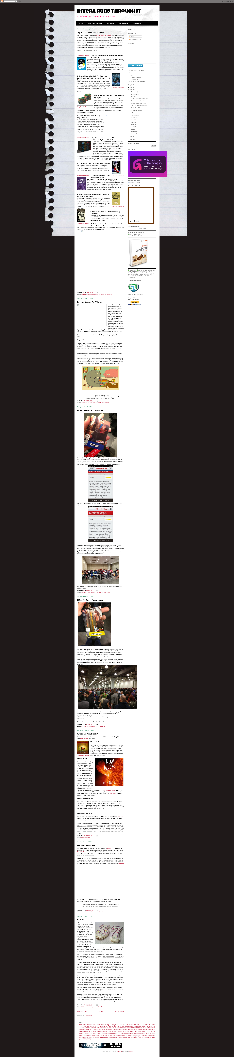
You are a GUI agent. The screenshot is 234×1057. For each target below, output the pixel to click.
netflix (114, 1035)
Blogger (131, 1051)
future (147, 1031)
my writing (84, 912)
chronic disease (83, 1031)
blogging (104, 1029)
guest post (92, 1033)
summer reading (104, 1037)
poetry (129, 1035)
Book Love (132, 73)
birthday (85, 1007)
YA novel (92, 1029)
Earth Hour (122, 1024)
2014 (131, 87)
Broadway (93, 1024)
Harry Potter (136, 1024)
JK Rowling (144, 1024)
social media (147, 1035)
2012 (131, 137)
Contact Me (110, 23)
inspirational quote (106, 1033)
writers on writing (85, 837)
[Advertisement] (137, 316)
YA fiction (101, 912)
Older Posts (119, 1011)
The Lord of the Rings (112, 1027)
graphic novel (82, 1033)
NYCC (80, 1026)
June (132, 122)
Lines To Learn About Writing (90, 410)
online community (120, 1035)
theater (122, 1037)
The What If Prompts (134, 79)
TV (151, 1026)
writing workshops (105, 592)
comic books (92, 1031)
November (134, 94)
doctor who (111, 1031)
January (133, 134)
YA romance (108, 912)
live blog (83, 726)
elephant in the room (86, 402)
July (132, 120)
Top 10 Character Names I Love (90, 33)
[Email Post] (97, 292)
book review (123, 1029)
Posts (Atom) (88, 1015)
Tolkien (120, 1027)
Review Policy (124, 23)
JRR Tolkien (152, 1024)
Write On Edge (147, 1027)
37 (82, 1007)
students (90, 1037)
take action (111, 1037)
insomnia (99, 1033)
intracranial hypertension (116, 1033)
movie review (91, 1035)
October (133, 96)
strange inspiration (83, 1037)
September (134, 115)
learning (125, 1033)
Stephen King (132, 1026)
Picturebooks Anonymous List (137, 81)
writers (140, 1037)
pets (126, 1035)
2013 (131, 90)
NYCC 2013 (96, 592)
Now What (90, 912)
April (132, 127)
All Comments (134, 39)
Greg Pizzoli (105, 391)
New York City (93, 1026)
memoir (105, 1007)
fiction (135, 1031)
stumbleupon (96, 1037)
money (80, 1035)
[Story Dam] (142, 228)
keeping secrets (97, 402)
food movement (141, 1031)
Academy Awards (83, 1024)
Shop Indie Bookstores (118, 87)
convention (100, 1031)
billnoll (120, 1051)
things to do (127, 1037)
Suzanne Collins (146, 1026)
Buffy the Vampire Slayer (102, 1024)
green (87, 1033)
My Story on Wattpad (86, 845)
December (134, 92)
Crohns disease (112, 1024)
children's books (149, 1029)
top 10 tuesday (108, 294)
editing (116, 1031)
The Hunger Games (101, 1027)
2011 (131, 139)
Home (81, 23)
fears (131, 1031)
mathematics (141, 1033)
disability (105, 1031)
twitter (132, 1037)
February (133, 131)
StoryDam (138, 1026)
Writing (131, 75)
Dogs (118, 1024)
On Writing (100, 1026)
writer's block (105, 402)
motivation (85, 1035)
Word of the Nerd (126, 1027)
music (106, 1035)
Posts (132, 36)
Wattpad (96, 912)
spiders (153, 1035)
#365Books (137, 23)
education (120, 1031)
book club (109, 1029)
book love (116, 1029)
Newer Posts (82, 1011)
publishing (134, 1035)
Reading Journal (113, 1026)
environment (126, 1031)
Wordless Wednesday (136, 1027)
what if (136, 1037)
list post (130, 1033)
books (130, 1029)
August (133, 117)
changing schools (93, 1007)
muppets (102, 1035)
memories (152, 1033)
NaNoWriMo (86, 1026)
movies (97, 1035)
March (133, 129)
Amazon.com (131, 277)
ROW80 (105, 1026)
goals (153, 1031)
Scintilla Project (124, 1026)
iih (95, 1033)
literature (136, 1033)
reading (140, 1035)
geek (150, 1031)
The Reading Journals (135, 77)
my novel (110, 1035)
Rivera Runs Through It (109, 11)
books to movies (138, 1029)
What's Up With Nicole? (87, 734)
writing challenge (146, 1037)
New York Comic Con (87, 592)
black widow (98, 1029)
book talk (83, 294)
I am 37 (100, 1007)
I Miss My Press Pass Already (90, 600)
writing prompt (86, 1039)
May (132, 124)
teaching (117, 1037)
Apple (89, 1024)
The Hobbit (93, 1027)
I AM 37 (80, 920)
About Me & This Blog (94, 23)
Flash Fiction (129, 1024)
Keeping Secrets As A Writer (89, 302)
